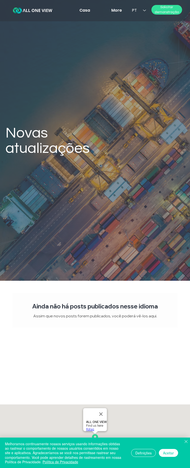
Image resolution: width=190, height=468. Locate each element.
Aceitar (168, 452)
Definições (143, 452)
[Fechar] (186, 442)
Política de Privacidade (60, 461)
